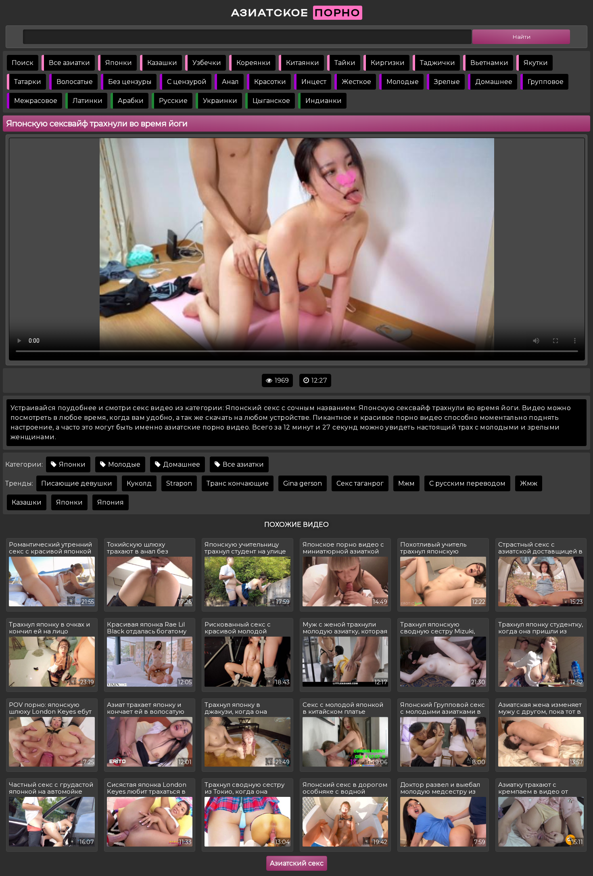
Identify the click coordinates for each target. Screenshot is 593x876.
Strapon (179, 483)
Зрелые (447, 82)
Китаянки (302, 63)
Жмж (528, 483)
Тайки (344, 63)
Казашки (162, 63)
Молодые (402, 82)
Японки (118, 63)
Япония (110, 502)
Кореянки (253, 63)
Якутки (536, 63)
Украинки (220, 101)
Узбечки (206, 63)
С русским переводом (467, 483)
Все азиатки (69, 63)
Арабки (131, 101)
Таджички (437, 63)
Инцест (313, 82)
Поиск (22, 63)
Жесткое (356, 82)
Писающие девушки (76, 483)
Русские (173, 101)
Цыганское (271, 101)
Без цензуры (130, 82)
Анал (230, 82)
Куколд (139, 483)
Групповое (546, 82)
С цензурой (187, 82)
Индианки (323, 101)
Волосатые (74, 82)
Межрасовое (35, 101)
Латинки (87, 101)
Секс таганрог (360, 483)
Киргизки (388, 63)
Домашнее (493, 82)
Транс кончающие (238, 483)
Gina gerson (302, 483)
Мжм (406, 483)
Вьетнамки (489, 63)
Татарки (27, 82)
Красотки (270, 82)
